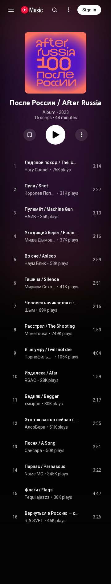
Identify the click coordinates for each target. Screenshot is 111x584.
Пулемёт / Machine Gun (49, 209)
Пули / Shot (36, 185)
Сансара (33, 450)
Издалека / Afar (41, 372)
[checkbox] (97, 166)
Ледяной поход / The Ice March (52, 162)
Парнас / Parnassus (45, 466)
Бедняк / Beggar (42, 396)
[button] (29, 135)
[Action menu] (81, 135)
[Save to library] (29, 134)
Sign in (89, 9)
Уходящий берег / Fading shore (52, 232)
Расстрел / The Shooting (50, 326)
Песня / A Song (40, 443)
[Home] (32, 10)
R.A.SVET (34, 520)
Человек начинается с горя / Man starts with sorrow (52, 302)
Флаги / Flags (39, 489)
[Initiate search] (55, 10)
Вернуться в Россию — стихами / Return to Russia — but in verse (52, 513)
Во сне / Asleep (40, 256)
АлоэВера (35, 427)
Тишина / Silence (42, 279)
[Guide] (11, 10)
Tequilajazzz (37, 497)
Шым (30, 310)
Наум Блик (35, 263)
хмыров (32, 403)
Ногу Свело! (36, 169)
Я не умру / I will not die (48, 349)
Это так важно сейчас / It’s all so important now (52, 419)
